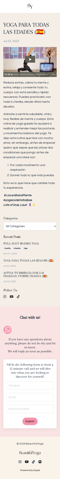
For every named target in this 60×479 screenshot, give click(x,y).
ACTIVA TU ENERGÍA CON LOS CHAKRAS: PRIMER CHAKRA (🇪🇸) (25, 275)
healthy (7, 248)
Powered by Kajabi (30, 470)
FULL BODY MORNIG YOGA (21, 243)
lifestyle (17, 248)
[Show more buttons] (53, 74)
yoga (26, 248)
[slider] (30, 74)
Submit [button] (30, 421)
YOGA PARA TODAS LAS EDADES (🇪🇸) (28, 261)
